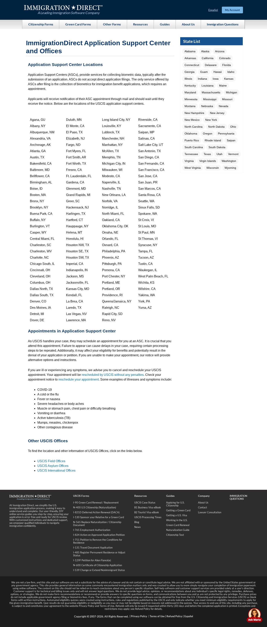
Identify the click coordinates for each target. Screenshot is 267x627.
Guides (165, 24)
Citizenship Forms (40, 24)
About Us (188, 24)
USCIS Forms (81, 495)
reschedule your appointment (78, 379)
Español (213, 10)
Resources (140, 24)
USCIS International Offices (56, 470)
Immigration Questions (222, 24)
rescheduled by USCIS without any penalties (113, 374)
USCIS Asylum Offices (52, 465)
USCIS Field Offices (51, 461)
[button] (190, 51)
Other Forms (112, 24)
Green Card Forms (78, 24)
